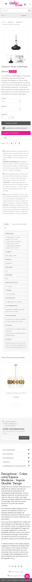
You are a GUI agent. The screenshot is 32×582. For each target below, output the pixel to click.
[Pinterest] (15, 566)
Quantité (4, 114)
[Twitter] (12, 566)
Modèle (4, 106)
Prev (13, 405)
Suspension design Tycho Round (16, 393)
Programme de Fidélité (19, 224)
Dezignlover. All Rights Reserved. (21, 580)
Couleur (4, 98)
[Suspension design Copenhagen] (16, 42)
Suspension (19, 22)
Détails (6, 224)
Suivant (25, 60)
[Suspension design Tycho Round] (16, 376)
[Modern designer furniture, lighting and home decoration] (16, 3)
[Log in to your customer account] (25, 4)
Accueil (3, 22)
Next (18, 405)
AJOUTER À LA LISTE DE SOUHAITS (16, 128)
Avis (5, 228)
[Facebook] (9, 566)
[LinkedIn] (18, 566)
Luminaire (10, 22)
